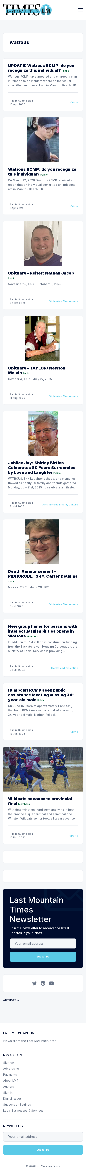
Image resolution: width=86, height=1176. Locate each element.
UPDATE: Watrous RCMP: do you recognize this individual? (41, 68)
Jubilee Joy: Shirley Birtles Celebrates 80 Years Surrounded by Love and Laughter (42, 467)
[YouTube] (51, 983)
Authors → (11, 1000)
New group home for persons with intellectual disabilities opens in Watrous (42, 631)
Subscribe (43, 956)
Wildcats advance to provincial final (40, 801)
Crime (74, 102)
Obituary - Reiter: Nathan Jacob (41, 273)
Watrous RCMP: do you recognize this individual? (42, 172)
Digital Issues (12, 1098)
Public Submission (21, 100)
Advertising (11, 1068)
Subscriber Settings (17, 1104)
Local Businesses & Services (23, 1110)
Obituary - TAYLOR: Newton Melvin (36, 370)
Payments (10, 1074)
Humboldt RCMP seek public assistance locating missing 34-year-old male (41, 695)
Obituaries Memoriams (63, 301)
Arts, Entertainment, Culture (60, 504)
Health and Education (64, 668)
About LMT (11, 1080)
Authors (8, 1086)
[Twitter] (35, 983)
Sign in (8, 1092)
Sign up (8, 1062)
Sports (73, 835)
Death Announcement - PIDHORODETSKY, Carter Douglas (43, 574)
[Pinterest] (43, 983)
